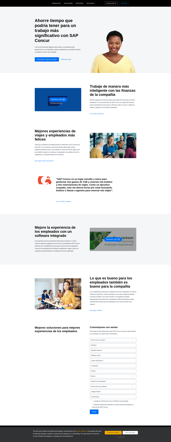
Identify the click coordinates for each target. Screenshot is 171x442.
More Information (130, 432)
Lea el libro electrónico (97, 113)
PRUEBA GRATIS (111, 3)
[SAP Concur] (43, 3)
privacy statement (81, 431)
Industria (93, 385)
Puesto (92, 370)
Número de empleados (97, 380)
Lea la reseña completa (63, 201)
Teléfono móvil (95, 354)
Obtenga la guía (66, 59)
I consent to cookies (113, 432)
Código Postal (94, 390)
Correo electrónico (96, 359)
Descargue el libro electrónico (44, 161)
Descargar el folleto (96, 310)
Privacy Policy (121, 437)
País (91, 375)
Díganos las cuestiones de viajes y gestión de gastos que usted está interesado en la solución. (113, 340)
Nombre (92, 344)
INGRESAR (124, 3)
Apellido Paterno (95, 349)
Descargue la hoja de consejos (47, 59)
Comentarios (94, 395)
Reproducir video (56, 99)
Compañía (93, 365)
